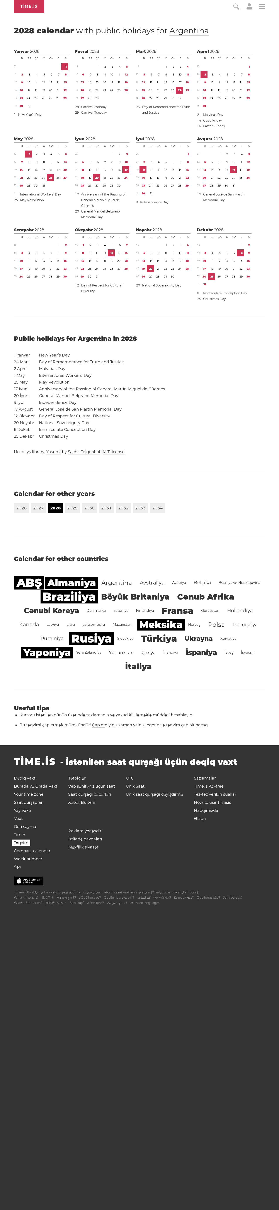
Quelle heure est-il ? (119, 898)
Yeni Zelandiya (88, 652)
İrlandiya (170, 652)
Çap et (98, 725)
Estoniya (120, 610)
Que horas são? (208, 898)
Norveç (194, 624)
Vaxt (18, 818)
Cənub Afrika (205, 597)
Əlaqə (200, 818)
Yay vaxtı (22, 810)
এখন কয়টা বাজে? (162, 898)
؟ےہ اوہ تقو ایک (117, 903)
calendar (111, 30)
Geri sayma (25, 826)
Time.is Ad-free (209, 786)
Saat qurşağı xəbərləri (89, 794)
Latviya (53, 624)
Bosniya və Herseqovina (239, 583)
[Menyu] (262, 7)
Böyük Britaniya (135, 597)
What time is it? (26, 898)
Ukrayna (199, 638)
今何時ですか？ (56, 903)
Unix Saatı (136, 786)
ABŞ (29, 583)
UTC (130, 778)
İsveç (229, 652)
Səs (17, 867)
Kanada (29, 624)
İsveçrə (247, 652)
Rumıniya (52, 638)
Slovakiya (125, 638)
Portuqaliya (245, 624)
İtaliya (138, 666)
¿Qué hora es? (90, 898)
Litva (70, 624)
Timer (19, 834)
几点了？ (48, 898)
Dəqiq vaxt (24, 778)
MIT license (113, 451)
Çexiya (148, 652)
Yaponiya (47, 652)
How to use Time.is (212, 802)
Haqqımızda (206, 810)
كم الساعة (143, 898)
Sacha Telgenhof (84, 451)
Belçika (202, 583)
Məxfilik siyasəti (83, 847)
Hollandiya (240, 611)
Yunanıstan (121, 652)
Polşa (216, 624)
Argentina (189, 30)
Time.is (29, 6)
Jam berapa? (233, 898)
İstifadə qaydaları (85, 839)
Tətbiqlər (77, 778)
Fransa (178, 610)
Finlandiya (145, 610)
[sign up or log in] (249, 8)
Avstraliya (152, 582)
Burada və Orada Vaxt (35, 786)
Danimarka (96, 610)
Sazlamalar (205, 778)
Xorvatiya (228, 638)
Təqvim (21, 842)
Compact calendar (32, 850)
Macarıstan (122, 624)
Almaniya (71, 583)
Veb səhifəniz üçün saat (91, 786)
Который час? (184, 898)
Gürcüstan (210, 610)
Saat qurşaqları (29, 802)
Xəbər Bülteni (81, 802)
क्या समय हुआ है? (66, 898)
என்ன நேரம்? (95, 903)
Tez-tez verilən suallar (215, 794)
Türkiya (159, 638)
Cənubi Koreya (51, 610)
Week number (28, 859)
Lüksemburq (93, 624)
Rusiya (91, 638)
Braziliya (69, 596)
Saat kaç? (77, 903)
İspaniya (201, 652)
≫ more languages (145, 903)
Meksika (161, 625)
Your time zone (28, 794)
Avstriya (179, 583)
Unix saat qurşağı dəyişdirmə (154, 794)
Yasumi (53, 451)
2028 (34, 51)
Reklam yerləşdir (84, 831)
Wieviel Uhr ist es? (28, 903)
